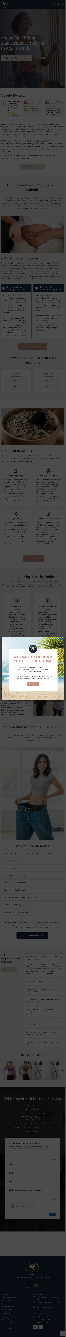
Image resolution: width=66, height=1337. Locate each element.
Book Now (33, 684)
